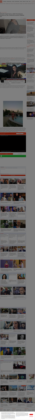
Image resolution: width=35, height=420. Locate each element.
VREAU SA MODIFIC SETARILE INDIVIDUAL (31, 416)
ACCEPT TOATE (31, 414)
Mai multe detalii (9, 414)
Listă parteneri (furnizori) (18, 416)
